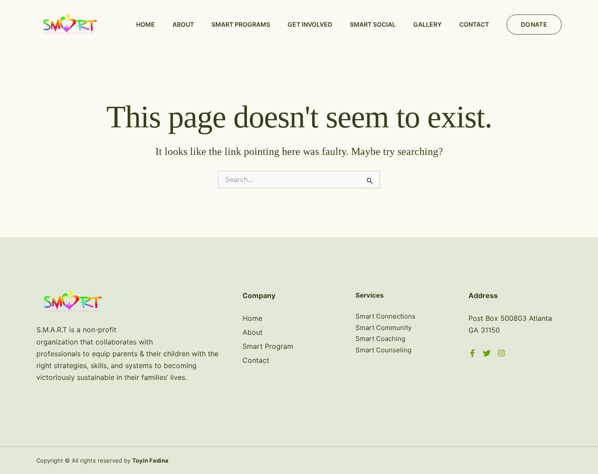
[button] (534, 24)
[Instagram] (501, 353)
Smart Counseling (383, 350)
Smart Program (268, 346)
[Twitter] (487, 353)
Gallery (427, 24)
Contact (474, 24)
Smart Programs (240, 24)
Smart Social (373, 24)
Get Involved (310, 24)
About (183, 24)
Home (145, 24)
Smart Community (383, 327)
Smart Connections (385, 316)
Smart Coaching (380, 338)
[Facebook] (472, 353)
